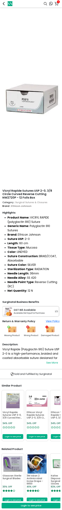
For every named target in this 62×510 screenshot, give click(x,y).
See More (52, 362)
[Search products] (45, 4)
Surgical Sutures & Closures (31, 202)
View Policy (53, 321)
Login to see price (13, 436)
